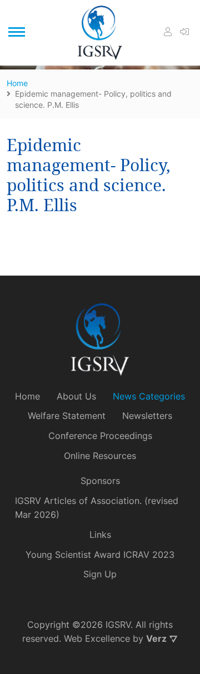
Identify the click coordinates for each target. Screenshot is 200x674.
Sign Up (100, 574)
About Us (76, 396)
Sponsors (100, 480)
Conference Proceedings (100, 435)
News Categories (149, 396)
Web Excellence (97, 638)
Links (100, 534)
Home (27, 396)
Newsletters (147, 415)
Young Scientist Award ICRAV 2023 (100, 554)
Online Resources (100, 455)
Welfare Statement (67, 415)
